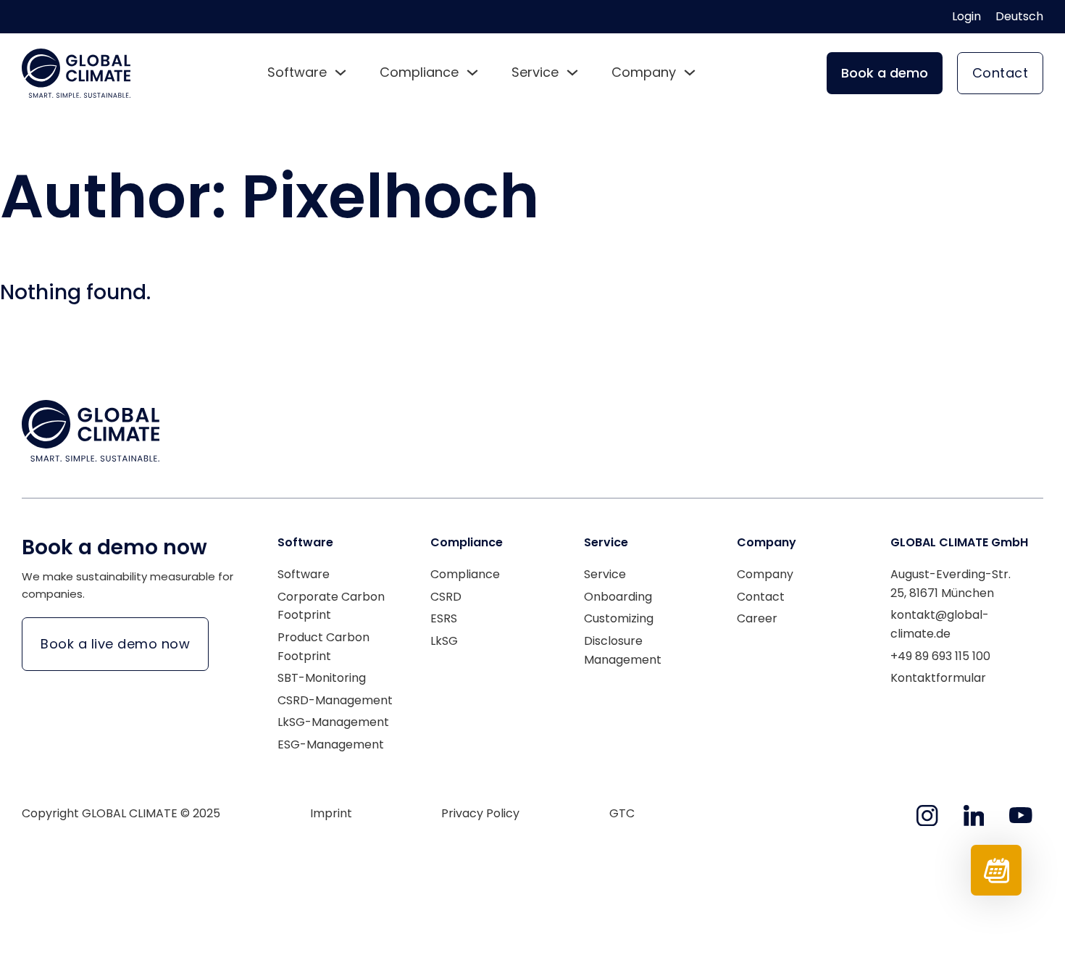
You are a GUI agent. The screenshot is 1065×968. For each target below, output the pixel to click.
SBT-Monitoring (321, 677)
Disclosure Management (622, 650)
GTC (622, 813)
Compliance (465, 574)
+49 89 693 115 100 (940, 656)
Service (605, 574)
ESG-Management (330, 744)
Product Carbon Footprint (323, 646)
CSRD (446, 596)
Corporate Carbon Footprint (331, 606)
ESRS (443, 618)
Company (765, 574)
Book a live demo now (115, 644)
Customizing (618, 618)
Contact (1000, 73)
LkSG (444, 641)
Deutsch (1019, 16)
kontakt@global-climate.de (939, 624)
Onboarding (618, 596)
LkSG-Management (333, 722)
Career (757, 618)
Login (966, 16)
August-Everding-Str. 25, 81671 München (950, 583)
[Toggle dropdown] (340, 72)
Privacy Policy (480, 813)
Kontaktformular (938, 677)
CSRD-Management (335, 700)
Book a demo (884, 73)
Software (303, 574)
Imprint (331, 813)
